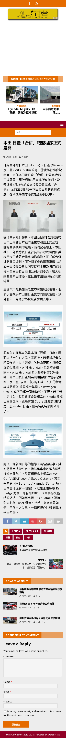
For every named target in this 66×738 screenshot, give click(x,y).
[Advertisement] (33, 50)
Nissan (48, 531)
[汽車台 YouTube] (36, 3)
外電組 (24, 156)
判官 (37, 607)
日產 (18, 537)
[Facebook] (30, 3)
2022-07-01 (26, 622)
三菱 (8, 537)
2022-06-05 (26, 596)
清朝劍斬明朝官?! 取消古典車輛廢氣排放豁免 (40, 591)
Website (7, 701)
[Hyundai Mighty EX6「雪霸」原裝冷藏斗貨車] (22, 94)
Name (7, 681)
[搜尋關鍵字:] (33, 132)
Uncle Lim (40, 622)
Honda (16, 531)
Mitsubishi (32, 531)
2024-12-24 (11, 156)
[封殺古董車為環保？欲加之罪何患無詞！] (10, 620)
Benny (38, 596)
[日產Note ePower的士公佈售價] (10, 606)
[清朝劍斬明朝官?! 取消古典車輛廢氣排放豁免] (10, 591)
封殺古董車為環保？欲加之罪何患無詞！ (40, 618)
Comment (8, 656)
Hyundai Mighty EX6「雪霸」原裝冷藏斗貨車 (22, 110)
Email (6, 691)
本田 (28, 537)
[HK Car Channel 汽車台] (33, 20)
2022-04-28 (26, 607)
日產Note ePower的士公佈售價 (36, 603)
